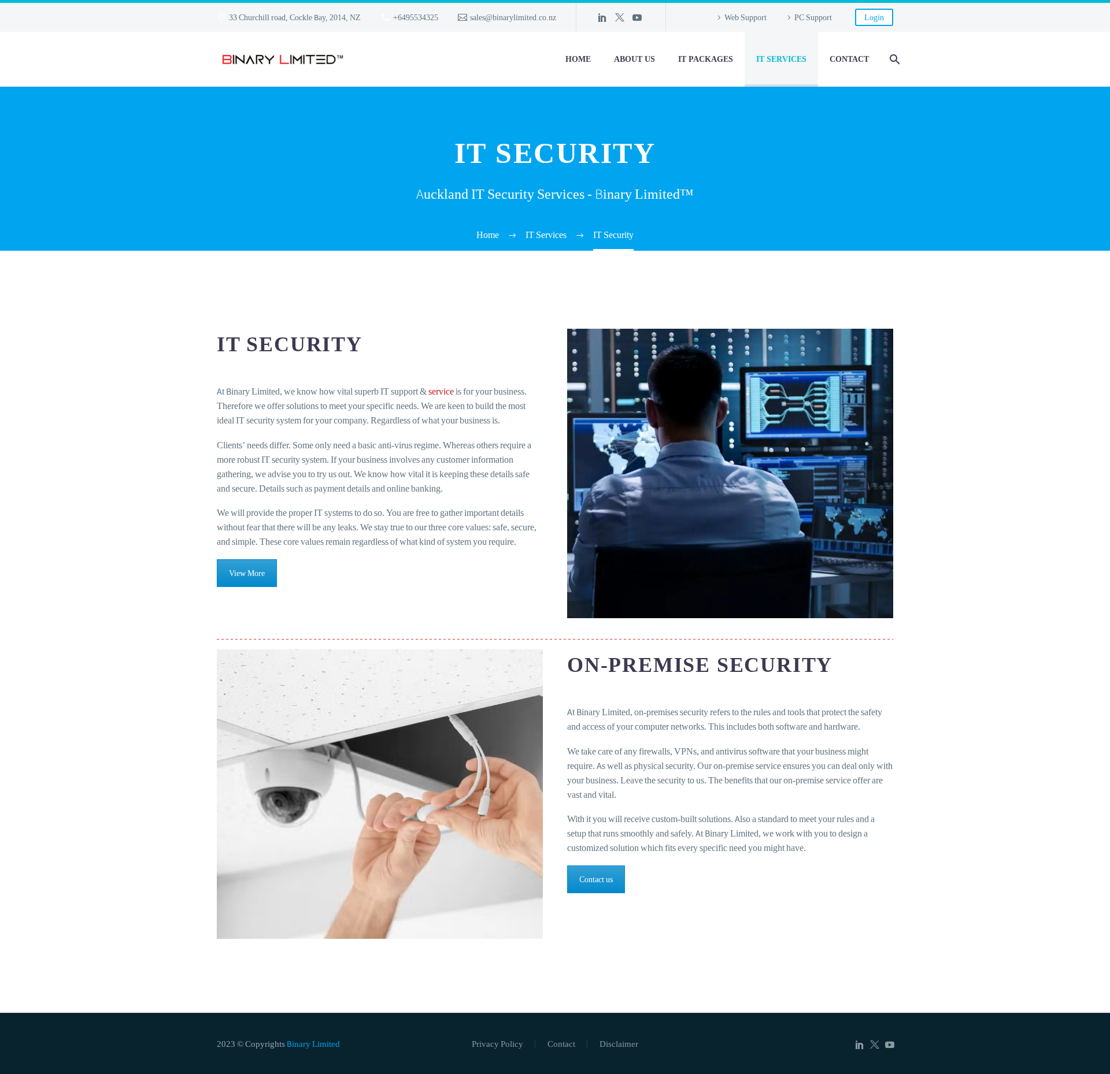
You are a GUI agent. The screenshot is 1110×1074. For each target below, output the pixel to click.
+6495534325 (415, 17)
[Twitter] (619, 17)
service (441, 391)
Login (874, 17)
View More (247, 573)
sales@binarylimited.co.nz (513, 17)
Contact (849, 59)
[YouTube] (637, 17)
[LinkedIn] (602, 17)
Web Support (745, 17)
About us (634, 59)
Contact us (596, 879)
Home (578, 59)
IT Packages (705, 59)
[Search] (892, 59)
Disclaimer (619, 1044)
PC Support (813, 17)
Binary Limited (313, 1043)
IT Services (781, 59)
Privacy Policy (497, 1044)
